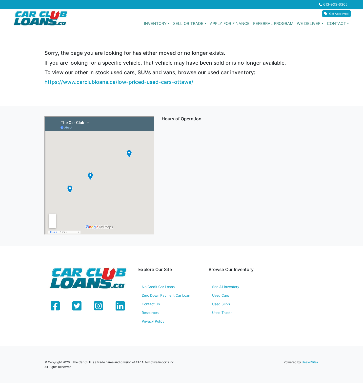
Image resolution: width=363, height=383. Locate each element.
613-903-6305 (335, 4)
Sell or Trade (188, 23)
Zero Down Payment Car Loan (166, 295)
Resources (150, 312)
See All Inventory (225, 287)
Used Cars (220, 295)
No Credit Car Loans (158, 287)
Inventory (155, 23)
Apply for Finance (230, 23)
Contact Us (151, 304)
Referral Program (273, 23)
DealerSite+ (310, 362)
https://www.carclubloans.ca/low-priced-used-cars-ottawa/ (118, 82)
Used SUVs (221, 304)
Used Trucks (222, 312)
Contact (336, 23)
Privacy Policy (153, 321)
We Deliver (309, 23)
